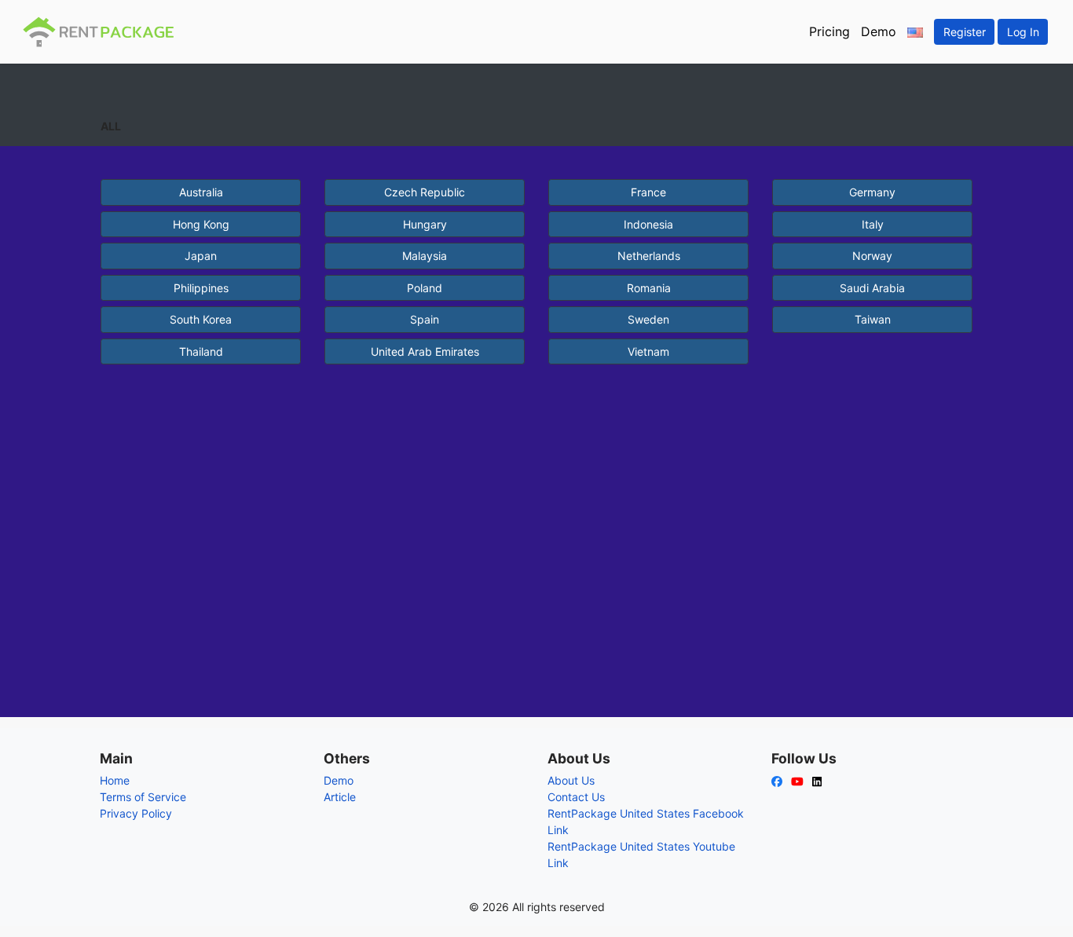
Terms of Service (143, 796)
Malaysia (424, 255)
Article (340, 796)
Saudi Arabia (872, 288)
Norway (872, 255)
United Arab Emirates (425, 351)
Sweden (648, 319)
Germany (872, 192)
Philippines (201, 288)
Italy (873, 224)
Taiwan (873, 319)
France (648, 192)
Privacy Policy (136, 813)
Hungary (425, 224)
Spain (424, 319)
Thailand (201, 351)
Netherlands (648, 255)
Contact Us (576, 796)
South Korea (201, 319)
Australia (201, 192)
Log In (1023, 31)
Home (115, 780)
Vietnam (648, 351)
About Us (571, 780)
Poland (424, 288)
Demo (878, 31)
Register (964, 31)
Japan (201, 255)
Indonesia (648, 224)
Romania (649, 288)
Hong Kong (201, 224)
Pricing (829, 31)
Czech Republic (424, 192)
